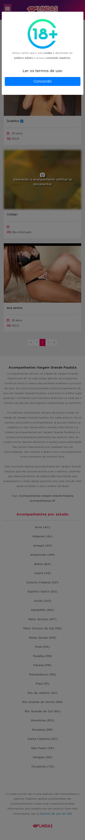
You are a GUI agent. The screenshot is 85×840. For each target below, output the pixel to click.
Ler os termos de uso (42, 71)
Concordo (42, 81)
